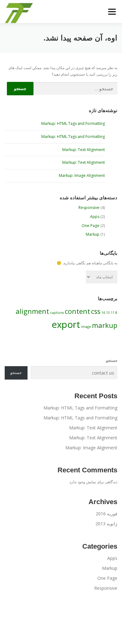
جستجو (111, 360)
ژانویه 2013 (106, 524)
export (66, 324)
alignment (32, 311)
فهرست (111, 11)
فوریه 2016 (106, 514)
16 (103, 312)
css (95, 311)
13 (108, 312)
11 (112, 312)
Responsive (89, 207)
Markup (92, 234)
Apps (94, 216)
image (86, 326)
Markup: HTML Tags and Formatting (73, 123)
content (77, 311)
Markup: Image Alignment (82, 175)
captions (57, 312)
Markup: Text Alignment (83, 149)
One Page (90, 225)
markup (104, 325)
